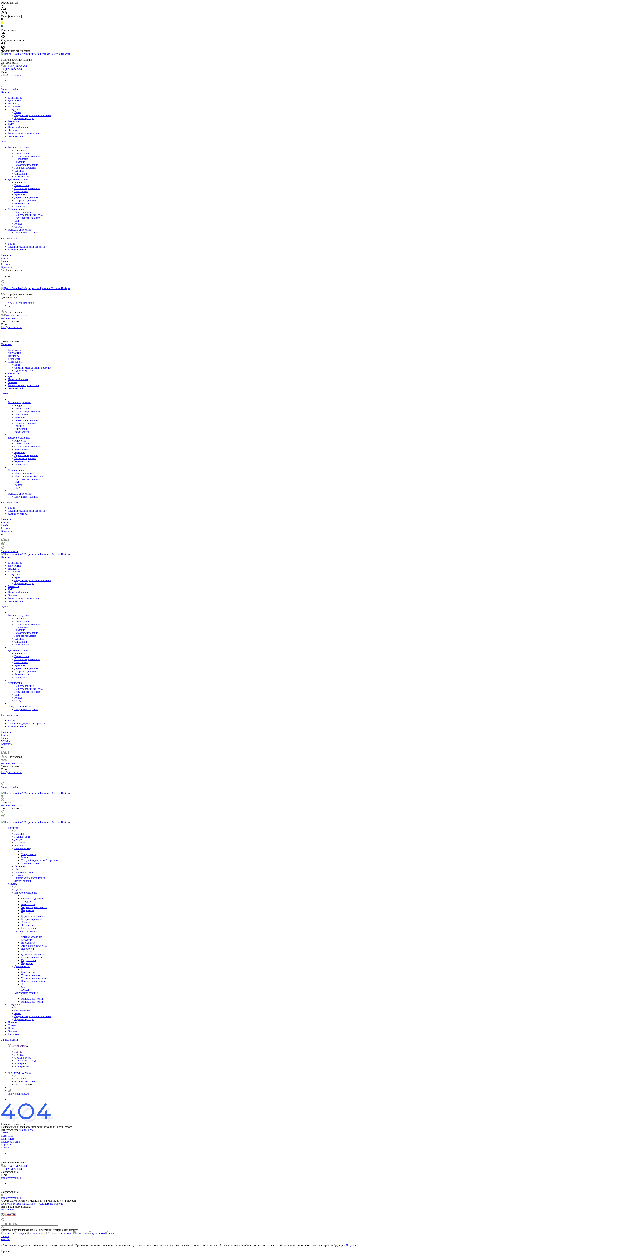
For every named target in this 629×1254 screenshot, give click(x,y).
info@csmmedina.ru (11, 75)
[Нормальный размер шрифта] (3, 9)
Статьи (5, 258)
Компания (7, 1135)
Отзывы (12, 130)
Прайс (4, 261)
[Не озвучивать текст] (3, 47)
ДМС (11, 124)
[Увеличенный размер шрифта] (4, 13)
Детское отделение (18, 179)
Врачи (17, 112)
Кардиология (21, 176)
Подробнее (352, 1245)
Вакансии (13, 121)
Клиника (6, 92)
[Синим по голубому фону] (2, 27)
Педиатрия (20, 206)
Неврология (21, 158)
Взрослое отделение (19, 147)
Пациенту (13, 103)
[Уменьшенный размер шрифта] (2, 5)
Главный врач (15, 97)
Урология (19, 161)
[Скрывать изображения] (3, 37)
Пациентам (7, 1138)
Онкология (20, 173)
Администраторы (24, 118)
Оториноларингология (27, 156)
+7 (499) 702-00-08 (16, 66)
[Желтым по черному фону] (2, 23)
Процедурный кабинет (27, 217)
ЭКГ (16, 220)
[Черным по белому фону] (2, 19)
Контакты (6, 267)
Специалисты (16, 109)
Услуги (5, 141)
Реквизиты (14, 106)
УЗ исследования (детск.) (28, 214)
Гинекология (21, 153)
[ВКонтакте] (9, 276)
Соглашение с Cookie (51, 1203)
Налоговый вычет (18, 127)
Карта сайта (8, 1144)
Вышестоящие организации (23, 133)
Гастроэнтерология (25, 167)
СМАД (18, 226)
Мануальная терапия (20, 229)
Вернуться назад (10, 1129)
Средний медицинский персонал (32, 115)
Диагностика (15, 209)
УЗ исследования (24, 212)
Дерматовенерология (26, 164)
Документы (14, 100)
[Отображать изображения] (3, 33)
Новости (6, 255)
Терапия (19, 170)
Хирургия (20, 150)
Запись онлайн (9, 89)
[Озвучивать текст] (3, 44)
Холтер (18, 223)
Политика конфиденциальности (19, 1203)
